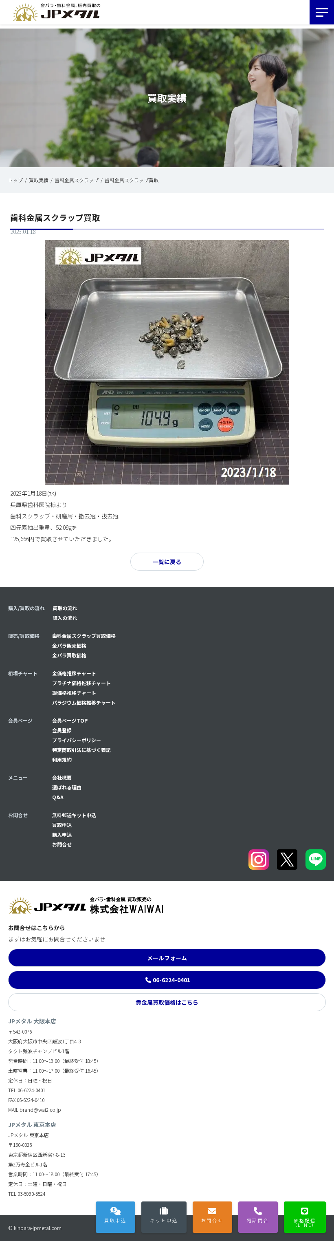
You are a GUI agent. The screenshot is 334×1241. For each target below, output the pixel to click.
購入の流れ (65, 617)
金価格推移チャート (74, 673)
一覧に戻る (167, 562)
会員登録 (62, 730)
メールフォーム (167, 958)
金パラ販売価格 (69, 645)
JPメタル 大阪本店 (32, 1021)
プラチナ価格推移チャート (81, 682)
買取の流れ (65, 607)
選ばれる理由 (66, 787)
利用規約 (62, 759)
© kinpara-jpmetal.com (35, 1227)
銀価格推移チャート (74, 692)
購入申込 (62, 834)
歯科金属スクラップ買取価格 (84, 635)
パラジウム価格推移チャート (84, 702)
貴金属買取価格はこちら (167, 1002)
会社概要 (62, 777)
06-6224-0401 (171, 980)
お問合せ (62, 844)
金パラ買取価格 (69, 655)
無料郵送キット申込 (74, 814)
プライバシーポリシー (76, 739)
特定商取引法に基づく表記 (81, 749)
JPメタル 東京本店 (32, 1124)
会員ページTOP (70, 720)
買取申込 (62, 824)
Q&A (58, 797)
